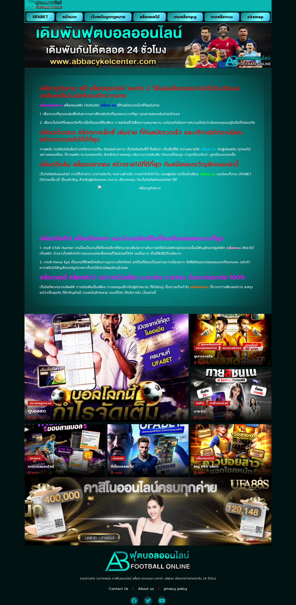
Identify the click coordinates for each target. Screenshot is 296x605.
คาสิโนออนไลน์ (219, 403)
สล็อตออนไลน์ (205, 458)
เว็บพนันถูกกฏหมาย (108, 17)
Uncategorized (41, 403)
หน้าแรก (69, 17)
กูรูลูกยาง (37, 417)
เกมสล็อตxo (222, 17)
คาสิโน (200, 403)
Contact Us (118, 588)
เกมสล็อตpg (185, 17)
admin (35, 472)
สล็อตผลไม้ (149, 17)
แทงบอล (35, 458)
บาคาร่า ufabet (164, 578)
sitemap (255, 17)
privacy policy (175, 588)
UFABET (40, 17)
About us (146, 588)
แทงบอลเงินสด (232, 348)
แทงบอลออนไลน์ (206, 348)
